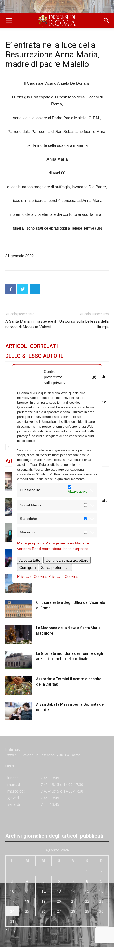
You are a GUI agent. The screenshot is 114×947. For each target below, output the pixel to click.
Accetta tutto (29, 560)
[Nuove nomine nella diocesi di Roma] (18, 583)
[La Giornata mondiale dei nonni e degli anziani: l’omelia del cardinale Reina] (18, 660)
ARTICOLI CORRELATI (31, 346)
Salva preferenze (55, 567)
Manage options (30, 543)
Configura (27, 567)
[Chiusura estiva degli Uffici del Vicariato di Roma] (18, 609)
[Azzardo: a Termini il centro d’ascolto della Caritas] (18, 685)
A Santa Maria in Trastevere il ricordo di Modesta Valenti (30, 324)
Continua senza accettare (67, 560)
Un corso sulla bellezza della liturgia (84, 324)
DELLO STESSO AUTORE (34, 356)
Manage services (59, 543)
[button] (94, 377)
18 (27, 901)
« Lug (10, 929)
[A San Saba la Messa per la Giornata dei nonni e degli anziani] (18, 711)
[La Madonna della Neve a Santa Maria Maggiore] (18, 634)
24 (12, 911)
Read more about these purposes (60, 548)
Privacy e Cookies (32, 576)
